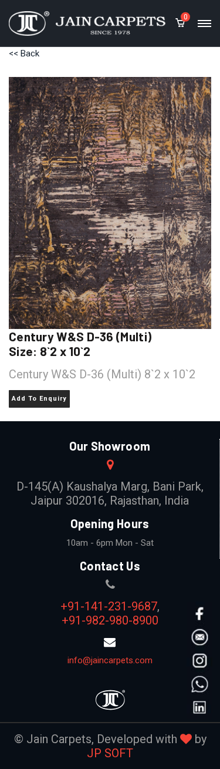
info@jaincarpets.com (110, 660)
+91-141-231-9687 (108, 606)
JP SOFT (110, 753)
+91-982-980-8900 (110, 620)
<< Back (24, 53)
